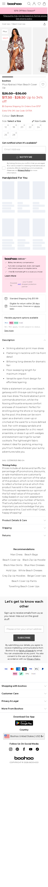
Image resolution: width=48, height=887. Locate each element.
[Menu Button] (3, 3)
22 (30, 127)
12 (6, 127)
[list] (24, 11)
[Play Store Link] (24, 723)
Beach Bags (31, 554)
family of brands (26, 650)
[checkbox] (3, 168)
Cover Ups (6, 24)
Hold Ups (11, 570)
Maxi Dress (16, 554)
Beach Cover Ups (18, 24)
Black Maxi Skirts (13, 565)
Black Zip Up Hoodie (34, 560)
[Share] (44, 24)
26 (5, 135)
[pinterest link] (17, 749)
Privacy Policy (24, 170)
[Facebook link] (24, 749)
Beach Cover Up (11, 560)
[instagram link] (10, 749)
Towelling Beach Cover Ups (24, 586)
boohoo (6, 81)
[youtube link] (30, 749)
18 (14, 127)
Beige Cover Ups (36, 576)
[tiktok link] (37, 749)
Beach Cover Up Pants (24, 581)
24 (38, 127)
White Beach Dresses (30, 570)
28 (13, 135)
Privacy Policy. (33, 659)
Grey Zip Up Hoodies (13, 576)
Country (24, 730)
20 (22, 127)
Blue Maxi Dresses (34, 565)
